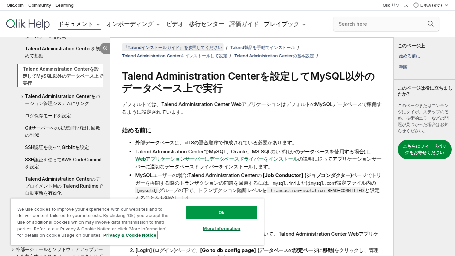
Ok (222, 212)
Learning (64, 5)
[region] (137, 221)
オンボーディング (130, 23)
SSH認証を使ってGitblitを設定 (57, 147)
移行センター (207, 23)
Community (39, 5)
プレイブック (281, 23)
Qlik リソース (395, 5)
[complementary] (424, 146)
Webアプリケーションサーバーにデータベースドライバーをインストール (216, 159)
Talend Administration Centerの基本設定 (274, 55)
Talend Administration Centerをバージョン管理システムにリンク (62, 99)
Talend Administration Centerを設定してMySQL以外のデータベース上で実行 (63, 76)
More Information (221, 228)
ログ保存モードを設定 (48, 115)
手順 (403, 67)
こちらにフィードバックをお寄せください (424, 149)
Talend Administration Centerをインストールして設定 (174, 55)
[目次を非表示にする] (105, 48)
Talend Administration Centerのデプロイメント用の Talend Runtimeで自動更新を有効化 (64, 186)
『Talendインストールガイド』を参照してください (172, 47)
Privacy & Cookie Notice (129, 235)
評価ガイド (244, 23)
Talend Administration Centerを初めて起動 (62, 52)
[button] (431, 23)
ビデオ (175, 23)
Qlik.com (15, 5)
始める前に (409, 55)
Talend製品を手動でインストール (262, 47)
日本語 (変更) (431, 5)
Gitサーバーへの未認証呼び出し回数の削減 (62, 131)
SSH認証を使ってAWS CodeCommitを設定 (63, 163)
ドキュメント (76, 23)
